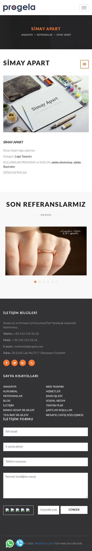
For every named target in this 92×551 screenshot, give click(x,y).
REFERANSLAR (12, 396)
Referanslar (44, 35)
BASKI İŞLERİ (54, 396)
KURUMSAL (10, 391)
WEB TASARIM (55, 386)
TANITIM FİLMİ (54, 405)
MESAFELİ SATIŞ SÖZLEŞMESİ (64, 415)
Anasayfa (27, 35)
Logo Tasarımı (23, 156)
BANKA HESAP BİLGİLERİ (18, 410)
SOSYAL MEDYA (55, 400)
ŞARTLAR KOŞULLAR (59, 410)
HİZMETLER (53, 391)
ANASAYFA (9, 386)
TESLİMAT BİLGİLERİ (15, 415)
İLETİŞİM (8, 405)
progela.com (44, 543)
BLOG (6, 400)
